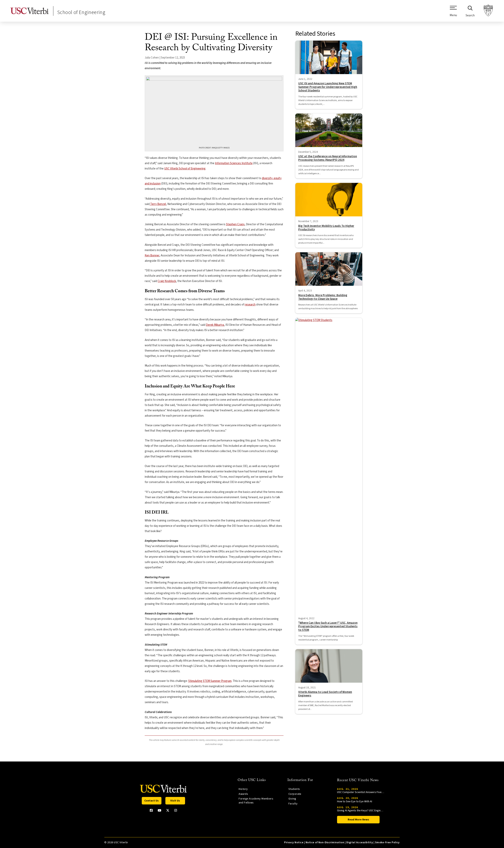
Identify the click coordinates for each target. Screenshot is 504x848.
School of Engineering (81, 12)
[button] (453, 13)
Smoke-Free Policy (387, 842)
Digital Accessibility (359, 842)
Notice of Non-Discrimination (325, 842)
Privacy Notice (293, 842)
